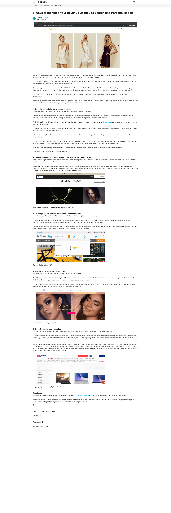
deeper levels (107, 122)
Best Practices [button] (37, 415)
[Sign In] (137, 2)
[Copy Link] (45, 19)
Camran (39, 17)
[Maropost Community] (43, 2)
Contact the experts (82, 395)
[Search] (134, 2)
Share (35, 405)
